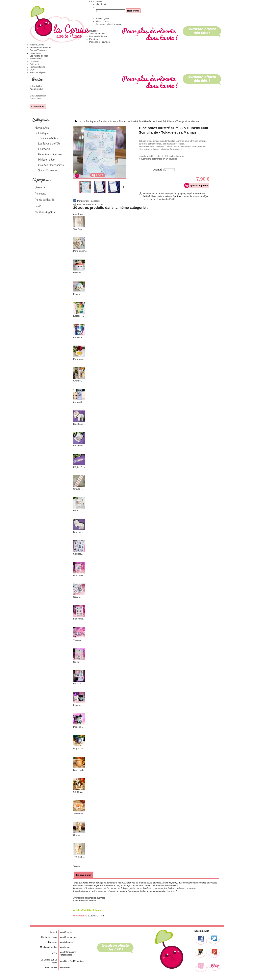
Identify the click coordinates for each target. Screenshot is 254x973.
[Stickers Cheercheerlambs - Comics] (79, 594)
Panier (37, 79)
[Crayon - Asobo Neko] (79, 486)
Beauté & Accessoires (40, 47)
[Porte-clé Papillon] (79, 399)
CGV (32, 69)
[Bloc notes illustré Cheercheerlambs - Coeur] (79, 572)
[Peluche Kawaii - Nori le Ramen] (79, 270)
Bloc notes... (79, 532)
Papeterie (93, 39)
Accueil (53, 932)
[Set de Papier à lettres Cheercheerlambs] (79, 659)
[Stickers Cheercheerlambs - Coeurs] (79, 551)
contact (99, 1)
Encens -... (78, 316)
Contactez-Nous (49, 937)
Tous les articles (97, 33)
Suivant (123, 187)
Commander (37, 106)
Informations (36, 58)
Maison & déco (37, 44)
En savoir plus (83, 875)
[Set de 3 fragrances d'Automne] (79, 789)
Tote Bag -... (79, 856)
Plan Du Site (51, 967)
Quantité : (158, 169)
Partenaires (65, 967)
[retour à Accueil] (75, 121)
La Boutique (42, 133)
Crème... (77, 835)
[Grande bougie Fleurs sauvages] (79, 378)
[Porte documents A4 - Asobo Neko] (79, 508)
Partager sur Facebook (88, 201)
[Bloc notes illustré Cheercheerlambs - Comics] (79, 616)
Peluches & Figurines (99, 42)
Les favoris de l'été (98, 36)
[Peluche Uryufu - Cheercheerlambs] (79, 724)
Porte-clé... (78, 402)
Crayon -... (78, 489)
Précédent (75, 187)
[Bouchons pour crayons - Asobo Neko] (79, 443)
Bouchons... (79, 424)
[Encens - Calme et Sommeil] (79, 334)
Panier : (103, 18)
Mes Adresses (66, 942)
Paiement (34, 64)
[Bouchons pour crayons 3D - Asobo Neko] (79, 421)
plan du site (101, 4)
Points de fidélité (37, 67)
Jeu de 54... (79, 813)
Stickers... (78, 554)
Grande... (77, 381)
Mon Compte (66, 932)
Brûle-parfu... (79, 770)
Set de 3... (78, 792)
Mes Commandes (68, 937)
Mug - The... (79, 748)
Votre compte (102, 21)
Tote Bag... (78, 229)
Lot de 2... (78, 683)
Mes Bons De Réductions (72, 961)
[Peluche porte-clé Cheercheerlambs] (79, 702)
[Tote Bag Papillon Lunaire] (79, 226)
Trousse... (78, 640)
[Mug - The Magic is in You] (79, 746)
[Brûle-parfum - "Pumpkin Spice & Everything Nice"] (79, 767)
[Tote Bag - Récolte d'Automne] (79, 854)
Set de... (77, 662)
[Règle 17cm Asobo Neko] (79, 464)
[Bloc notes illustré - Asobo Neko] (79, 529)
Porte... (76, 510)
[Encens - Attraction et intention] (79, 313)
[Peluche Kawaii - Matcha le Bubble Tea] (79, 291)
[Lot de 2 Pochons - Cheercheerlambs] (79, 681)
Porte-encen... (80, 251)
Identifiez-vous (114, 24)
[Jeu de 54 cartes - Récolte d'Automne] (79, 810)
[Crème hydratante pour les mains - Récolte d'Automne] (79, 832)
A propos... (41, 179)
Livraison (34, 61)
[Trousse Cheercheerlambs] (79, 637)
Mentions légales (38, 72)
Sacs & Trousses (38, 50)
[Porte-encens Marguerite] (79, 356)
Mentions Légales (48, 947)
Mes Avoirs (65, 947)
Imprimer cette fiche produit (90, 204)
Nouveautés (35, 53)
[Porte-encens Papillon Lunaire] (79, 248)
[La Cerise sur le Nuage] (59, 24)
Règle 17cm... (80, 467)
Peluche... (78, 272)
